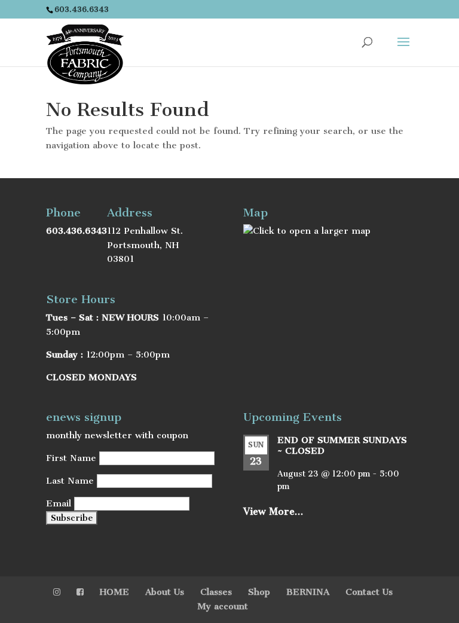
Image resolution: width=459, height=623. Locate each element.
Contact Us (369, 592)
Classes (216, 592)
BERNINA (307, 592)
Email (58, 503)
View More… (273, 511)
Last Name (70, 480)
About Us (164, 592)
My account (222, 606)
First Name (71, 458)
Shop (259, 592)
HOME (114, 592)
